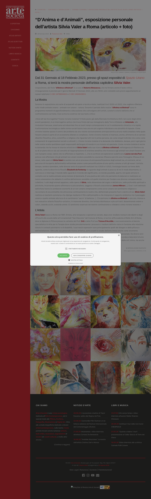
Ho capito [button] (63, 255)
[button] (75, 249)
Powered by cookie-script (75, 263)
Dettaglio (97, 243)
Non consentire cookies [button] (82, 255)
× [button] (119, 235)
